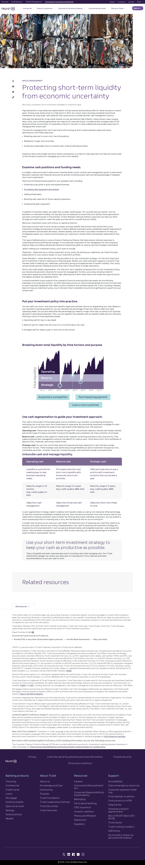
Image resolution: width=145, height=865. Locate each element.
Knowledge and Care (51, 785)
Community (46, 789)
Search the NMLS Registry (31, 694)
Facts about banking (85, 803)
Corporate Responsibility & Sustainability (89, 793)
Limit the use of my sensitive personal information (75, 756)
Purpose (44, 793)
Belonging (80, 799)
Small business (14, 814)
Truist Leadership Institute (55, 802)
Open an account (15, 806)
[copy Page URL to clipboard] (13, 97)
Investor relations (84, 811)
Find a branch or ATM (120, 800)
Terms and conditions (80, 763)
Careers (78, 781)
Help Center (115, 804)
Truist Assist (115, 822)
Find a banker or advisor (121, 796)
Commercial (12, 785)
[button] (28, 8)
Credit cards (12, 789)
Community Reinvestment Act (88, 787)
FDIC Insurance (82, 807)
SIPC (32, 685)
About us (45, 781)
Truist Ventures (48, 810)
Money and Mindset (85, 815)
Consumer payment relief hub (122, 791)
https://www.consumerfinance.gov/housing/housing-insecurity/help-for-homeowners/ (68, 747)
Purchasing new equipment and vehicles (41, 189)
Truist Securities (49, 806)
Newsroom (80, 819)
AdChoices (114, 830)
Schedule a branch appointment (118, 810)
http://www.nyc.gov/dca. (115, 736)
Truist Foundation (50, 797)
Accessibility (115, 781)
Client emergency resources (124, 785)
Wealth (10, 818)
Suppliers (79, 824)
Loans (9, 793)
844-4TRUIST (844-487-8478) (121, 817)
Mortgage (11, 797)
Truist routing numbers (121, 826)
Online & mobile (14, 802)
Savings (10, 810)
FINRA (69, 671)
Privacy (32, 756)
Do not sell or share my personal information (120, 836)
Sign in (138, 8)
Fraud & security (122, 756)
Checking (11, 781)
